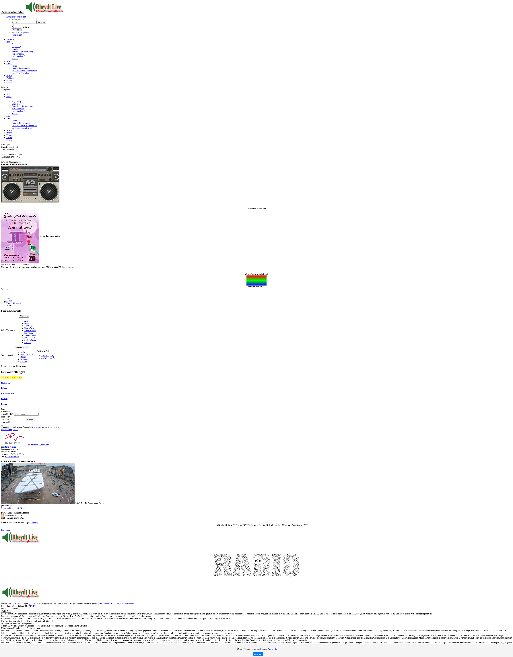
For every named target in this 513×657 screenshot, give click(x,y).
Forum (9, 118)
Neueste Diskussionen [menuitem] (21, 68)
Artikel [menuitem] (9, 75)
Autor (22, 352)
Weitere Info (273, 649)
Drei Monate (29, 338)
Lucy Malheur (7, 393)
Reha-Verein (10, 447)
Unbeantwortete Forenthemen (24, 125)
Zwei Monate (30, 335)
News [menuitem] (8, 61)
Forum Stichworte (14, 303)
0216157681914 (12, 456)
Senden (15, 113)
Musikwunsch (18, 109)
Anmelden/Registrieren (16, 17)
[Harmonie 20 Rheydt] (20, 236)
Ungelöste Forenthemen (22, 128)
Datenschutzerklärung (125, 604)
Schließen (6, 611)
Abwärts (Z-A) (42, 351)
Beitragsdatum (21, 347)
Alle (26, 321)
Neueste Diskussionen (21, 123)
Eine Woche (29, 328)
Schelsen (34, 523)
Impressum (5, 530)
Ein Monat (28, 333)
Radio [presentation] (8, 42)
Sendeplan (16, 99)
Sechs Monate (30, 340)
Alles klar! (258, 654)
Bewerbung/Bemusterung (22, 106)
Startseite (10, 94)
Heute (26, 323)
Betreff (23, 357)
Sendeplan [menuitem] (16, 44)
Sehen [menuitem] (9, 83)
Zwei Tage (28, 326)
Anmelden (17, 30)
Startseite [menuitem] (10, 39)
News (8, 116)
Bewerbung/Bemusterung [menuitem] (22, 51)
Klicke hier (36, 427)
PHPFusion (17, 604)
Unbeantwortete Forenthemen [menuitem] (24, 71)
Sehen (9, 140)
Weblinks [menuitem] (10, 78)
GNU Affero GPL (104, 604)
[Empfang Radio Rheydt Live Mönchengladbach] (30, 183)
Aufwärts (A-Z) (48, 358)
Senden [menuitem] (15, 59)
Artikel (9, 130)
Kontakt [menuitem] (9, 80)
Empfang (16, 104)
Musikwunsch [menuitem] (18, 54)
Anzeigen (41, 22)
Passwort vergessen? (20, 32)
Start (8, 298)
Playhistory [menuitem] (16, 46)
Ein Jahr (27, 342)
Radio (8, 96)
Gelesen (23, 362)
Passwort (5, 417)
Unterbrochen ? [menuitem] (18, 56)
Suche (9, 137)
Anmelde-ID (7, 414)
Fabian (4, 388)
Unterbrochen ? (18, 111)
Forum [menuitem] (14, 66)
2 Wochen (24, 316)
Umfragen (10, 135)
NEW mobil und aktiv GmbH (13, 508)
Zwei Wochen (30, 330)
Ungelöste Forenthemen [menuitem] (22, 73)
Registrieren (17, 35)
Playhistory (16, 101)
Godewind (5, 383)
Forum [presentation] (9, 63)
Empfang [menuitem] (16, 49)
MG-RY (32, 606)
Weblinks (10, 133)
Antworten (25, 359)
